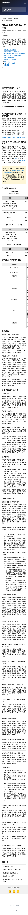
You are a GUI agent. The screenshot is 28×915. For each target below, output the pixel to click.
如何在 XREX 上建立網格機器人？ (13, 55)
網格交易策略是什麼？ (10, 50)
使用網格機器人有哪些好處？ (12, 52)
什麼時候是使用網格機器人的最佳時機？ (15, 53)
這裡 (16, 158)
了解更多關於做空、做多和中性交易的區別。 (14, 138)
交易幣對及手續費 (9, 57)
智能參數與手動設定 (9, 63)
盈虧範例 (6, 61)
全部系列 (4, 18)
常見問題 (6, 65)
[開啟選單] (25, 3)
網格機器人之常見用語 (10, 59)
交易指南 (10, 18)
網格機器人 (16, 18)
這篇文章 (22, 160)
